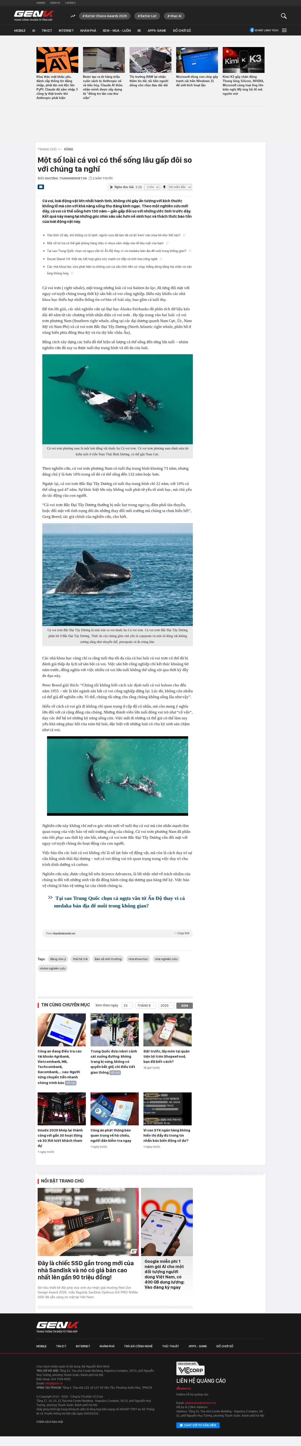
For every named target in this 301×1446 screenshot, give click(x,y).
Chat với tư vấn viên (200, 1425)
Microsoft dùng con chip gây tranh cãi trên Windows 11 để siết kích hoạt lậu (197, 81)
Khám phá (88, 30)
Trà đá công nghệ (138, 1346)
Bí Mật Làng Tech (266, 30)
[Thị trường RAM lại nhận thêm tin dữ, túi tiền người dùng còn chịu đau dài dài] (150, 60)
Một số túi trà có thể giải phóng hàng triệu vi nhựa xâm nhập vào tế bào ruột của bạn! (105, 243)
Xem (184, 1006)
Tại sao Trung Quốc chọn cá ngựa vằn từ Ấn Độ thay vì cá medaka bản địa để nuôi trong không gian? (117, 251)
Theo (117, 933)
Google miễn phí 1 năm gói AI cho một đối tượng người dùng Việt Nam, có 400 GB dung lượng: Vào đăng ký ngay (165, 1274)
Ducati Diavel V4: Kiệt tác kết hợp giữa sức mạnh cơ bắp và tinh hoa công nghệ (102, 259)
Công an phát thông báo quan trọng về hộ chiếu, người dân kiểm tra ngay (111, 1135)
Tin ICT (47, 30)
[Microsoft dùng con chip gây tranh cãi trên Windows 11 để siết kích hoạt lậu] (197, 60)
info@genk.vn (54, 1383)
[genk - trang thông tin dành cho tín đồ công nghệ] (57, 1327)
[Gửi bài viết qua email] (41, 188)
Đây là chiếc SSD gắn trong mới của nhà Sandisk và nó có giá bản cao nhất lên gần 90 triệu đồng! (86, 1270)
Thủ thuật (170, 1346)
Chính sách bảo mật (49, 1421)
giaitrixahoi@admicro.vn (200, 1403)
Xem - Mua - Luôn (117, 30)
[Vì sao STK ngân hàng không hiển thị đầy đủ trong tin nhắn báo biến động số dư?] (167, 1109)
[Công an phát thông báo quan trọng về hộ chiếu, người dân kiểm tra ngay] (115, 1109)
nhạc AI (175, 16)
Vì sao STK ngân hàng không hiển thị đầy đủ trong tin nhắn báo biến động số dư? (166, 1135)
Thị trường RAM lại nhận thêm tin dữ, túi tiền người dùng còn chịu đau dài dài (149, 81)
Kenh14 (55, 2)
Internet (66, 30)
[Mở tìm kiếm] (284, 16)
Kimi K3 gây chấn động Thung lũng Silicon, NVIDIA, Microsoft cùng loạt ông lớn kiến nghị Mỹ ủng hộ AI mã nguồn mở (243, 85)
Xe (139, 30)
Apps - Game (198, 1346)
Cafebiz (70, 2)
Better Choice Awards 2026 (106, 16)
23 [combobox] (125, 1005)
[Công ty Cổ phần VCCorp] (190, 1376)
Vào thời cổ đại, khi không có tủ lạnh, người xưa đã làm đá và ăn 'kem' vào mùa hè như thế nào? (114, 235)
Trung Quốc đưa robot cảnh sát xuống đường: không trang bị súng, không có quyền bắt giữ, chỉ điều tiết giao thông (114, 1062)
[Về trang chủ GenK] (34, 16)
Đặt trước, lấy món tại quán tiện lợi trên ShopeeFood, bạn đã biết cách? (166, 1056)
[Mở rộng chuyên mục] (284, 30)
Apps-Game (157, 30)
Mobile (20, 30)
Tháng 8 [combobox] (144, 1005)
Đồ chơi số (182, 30)
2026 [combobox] (165, 1005)
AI (33, 30)
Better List (149, 16)
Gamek (40, 2)
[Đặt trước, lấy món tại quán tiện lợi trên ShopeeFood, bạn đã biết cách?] (167, 1030)
